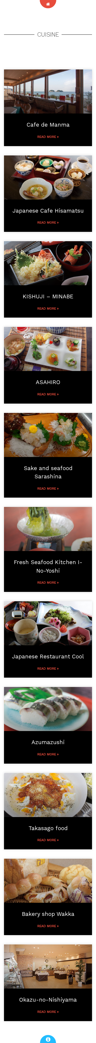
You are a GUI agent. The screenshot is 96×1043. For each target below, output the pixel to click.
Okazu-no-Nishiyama (48, 999)
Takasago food (48, 828)
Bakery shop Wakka (48, 914)
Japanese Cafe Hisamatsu (48, 210)
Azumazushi (48, 742)
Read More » (48, 137)
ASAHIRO (48, 382)
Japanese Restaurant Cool (48, 656)
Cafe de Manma (48, 124)
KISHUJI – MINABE (48, 296)
